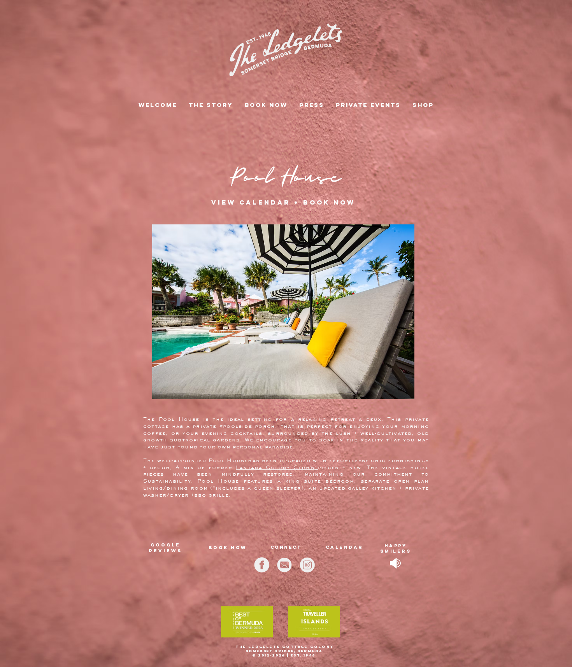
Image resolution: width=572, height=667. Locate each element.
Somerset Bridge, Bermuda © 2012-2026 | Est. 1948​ (284, 653)
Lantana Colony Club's (275, 467)
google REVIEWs (165, 547)
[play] (393, 226)
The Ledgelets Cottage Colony (284, 646)
